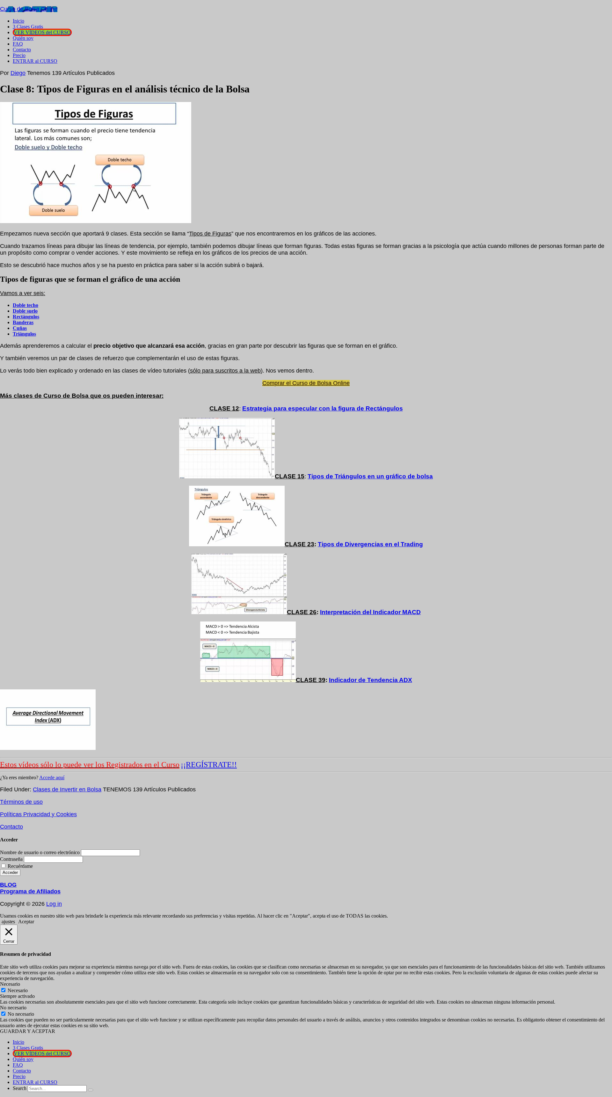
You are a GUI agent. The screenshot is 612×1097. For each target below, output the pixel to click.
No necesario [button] (13, 1007)
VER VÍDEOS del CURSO (42, 1053)
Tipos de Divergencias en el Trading (370, 544)
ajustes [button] (8, 921)
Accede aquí (51, 777)
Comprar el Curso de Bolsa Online (306, 383)
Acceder (10, 872)
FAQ (18, 1065)
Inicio (18, 1042)
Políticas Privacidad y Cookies (38, 814)
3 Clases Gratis (28, 1047)
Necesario (18, 990)
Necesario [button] (10, 984)
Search (19, 1088)
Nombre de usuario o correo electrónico (40, 852)
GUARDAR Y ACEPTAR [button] (27, 1031)
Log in (54, 904)
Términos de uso (21, 802)
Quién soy (23, 1059)
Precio (19, 1076)
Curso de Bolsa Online (28, 9)
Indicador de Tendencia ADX (370, 680)
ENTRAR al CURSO (35, 1082)
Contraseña (11, 859)
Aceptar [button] (26, 921)
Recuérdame (20, 866)
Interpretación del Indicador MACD (370, 612)
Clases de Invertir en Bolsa (67, 789)
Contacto (11, 827)
